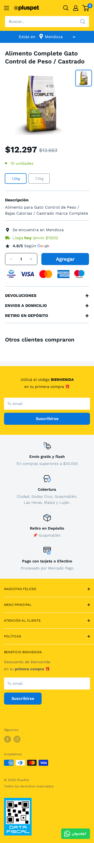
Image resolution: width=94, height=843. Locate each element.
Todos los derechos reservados (29, 786)
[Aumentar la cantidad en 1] (31, 259)
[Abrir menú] (6, 8)
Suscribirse (47, 418)
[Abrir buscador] (66, 8)
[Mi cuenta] (75, 8)
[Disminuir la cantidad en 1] (11, 259)
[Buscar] (82, 21)
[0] (86, 8)
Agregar (65, 259)
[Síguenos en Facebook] (7, 739)
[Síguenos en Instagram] (17, 739)
